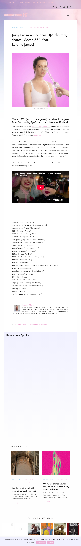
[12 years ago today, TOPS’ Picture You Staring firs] (47, 529)
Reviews (26, 482)
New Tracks (33, 28)
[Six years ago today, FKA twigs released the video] (60, 529)
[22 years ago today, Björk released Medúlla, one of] (8, 529)
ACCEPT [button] (51, 543)
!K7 (16, 324)
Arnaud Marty (28, 305)
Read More (30, 543)
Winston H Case (43, 324)
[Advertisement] (40, 418)
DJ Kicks (20, 324)
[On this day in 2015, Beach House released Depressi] (73, 529)
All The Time (36, 126)
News (46, 28)
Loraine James (38, 135)
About (12, 2)
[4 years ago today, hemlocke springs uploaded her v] (21, 529)
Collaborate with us (43, 2)
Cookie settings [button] (41, 543)
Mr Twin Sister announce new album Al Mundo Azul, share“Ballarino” (56, 486)
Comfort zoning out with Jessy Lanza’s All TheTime (24, 489)
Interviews (20, 482)
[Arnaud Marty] (17, 308)
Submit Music (24, 2)
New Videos (40, 28)
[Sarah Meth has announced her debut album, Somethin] (34, 529)
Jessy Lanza (46, 126)
